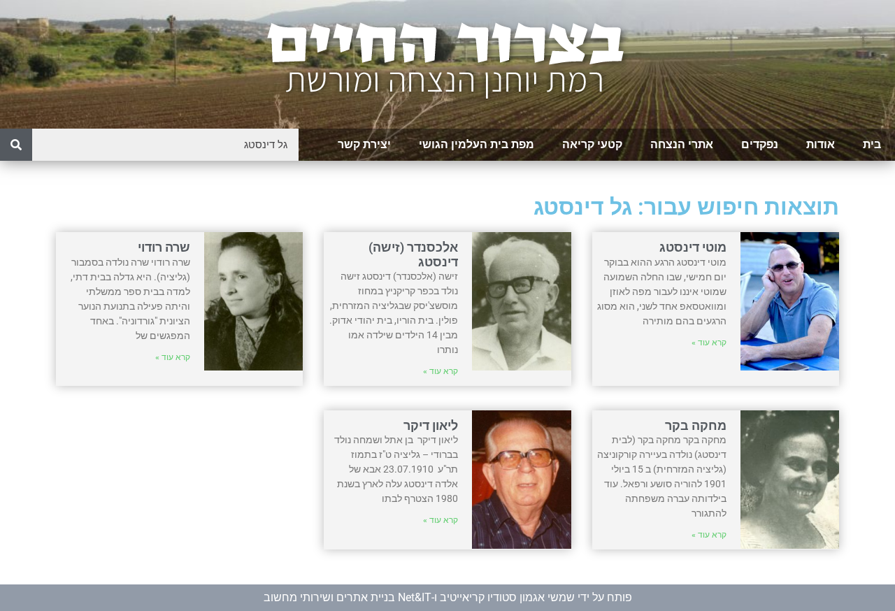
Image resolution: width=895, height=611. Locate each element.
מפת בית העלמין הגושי (476, 144)
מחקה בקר (695, 425)
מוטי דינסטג (692, 247)
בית (872, 144)
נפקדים (759, 144)
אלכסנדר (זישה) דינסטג (413, 254)
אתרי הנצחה (681, 144)
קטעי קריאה (592, 144)
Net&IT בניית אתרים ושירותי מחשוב (347, 597)
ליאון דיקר (430, 425)
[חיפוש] (16, 145)
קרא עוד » (709, 342)
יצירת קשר (364, 144)
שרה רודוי (164, 247)
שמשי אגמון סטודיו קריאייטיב (507, 597)
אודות (820, 144)
